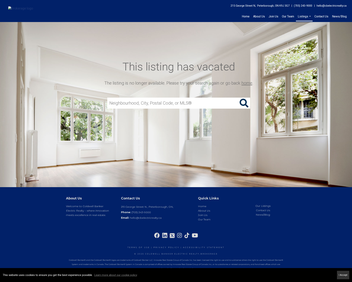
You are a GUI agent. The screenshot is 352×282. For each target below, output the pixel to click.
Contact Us (321, 16)
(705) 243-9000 (303, 5)
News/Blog (339, 16)
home (246, 83)
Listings (305, 18)
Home (246, 16)
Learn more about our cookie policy (115, 275)
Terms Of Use (139, 247)
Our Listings (263, 206)
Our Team (288, 16)
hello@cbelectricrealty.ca (331, 5)
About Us (259, 16)
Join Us (273, 16)
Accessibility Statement (203, 247)
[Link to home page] (19, 8)
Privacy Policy (166, 247)
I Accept (343, 275)
